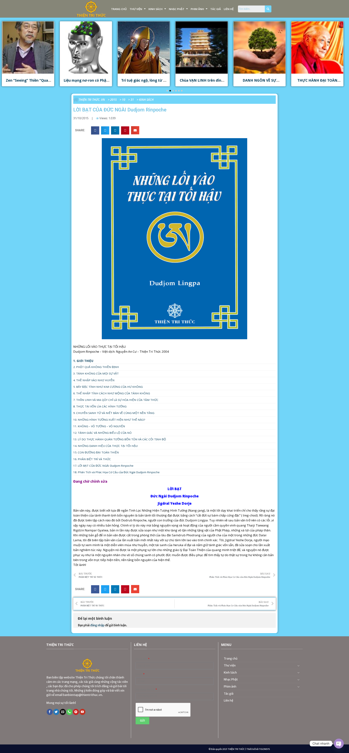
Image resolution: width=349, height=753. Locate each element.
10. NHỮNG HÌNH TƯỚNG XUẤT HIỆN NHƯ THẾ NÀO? (109, 419)
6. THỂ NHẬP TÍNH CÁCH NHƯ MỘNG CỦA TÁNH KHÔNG (111, 393)
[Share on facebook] (95, 130)
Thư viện (136, 9)
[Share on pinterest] (125, 130)
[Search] (268, 8)
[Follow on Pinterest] (76, 712)
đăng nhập (97, 625)
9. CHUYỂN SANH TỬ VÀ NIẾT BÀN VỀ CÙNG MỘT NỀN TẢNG (113, 413)
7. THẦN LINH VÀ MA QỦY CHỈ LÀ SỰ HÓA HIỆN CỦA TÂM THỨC (115, 400)
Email (139, 674)
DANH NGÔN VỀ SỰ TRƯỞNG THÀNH (201, 82)
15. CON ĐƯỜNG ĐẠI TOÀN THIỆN (96, 452)
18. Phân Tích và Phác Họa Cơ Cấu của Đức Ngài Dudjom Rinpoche (116, 472)
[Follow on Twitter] (56, 712)
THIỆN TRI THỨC (236, 749)
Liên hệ (229, 9)
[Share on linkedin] (115, 130)
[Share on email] (135, 130)
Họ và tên (142, 659)
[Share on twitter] (105, 130)
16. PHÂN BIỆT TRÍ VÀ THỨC (92, 459)
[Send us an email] (63, 712)
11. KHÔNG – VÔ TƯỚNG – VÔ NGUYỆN (99, 426)
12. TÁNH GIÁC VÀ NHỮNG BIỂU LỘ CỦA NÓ (102, 432)
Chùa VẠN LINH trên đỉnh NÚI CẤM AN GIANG (144, 82)
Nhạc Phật (176, 9)
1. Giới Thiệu (83, 361)
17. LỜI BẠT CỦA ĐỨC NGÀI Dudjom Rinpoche (103, 465)
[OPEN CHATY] (339, 743)
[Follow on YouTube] (82, 712)
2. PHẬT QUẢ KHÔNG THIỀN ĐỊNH (96, 367)
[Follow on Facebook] (50, 712)
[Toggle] (298, 665)
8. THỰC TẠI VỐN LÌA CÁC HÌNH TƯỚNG (100, 406)
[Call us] (69, 712)
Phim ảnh (197, 9)
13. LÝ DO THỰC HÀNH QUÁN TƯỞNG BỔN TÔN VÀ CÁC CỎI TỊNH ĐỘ (119, 439)
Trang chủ (119, 9)
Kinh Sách (156, 9)
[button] (167, 90)
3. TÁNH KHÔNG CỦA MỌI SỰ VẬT (96, 373)
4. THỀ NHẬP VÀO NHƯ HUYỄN (94, 380)
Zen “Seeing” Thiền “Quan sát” (317, 82)
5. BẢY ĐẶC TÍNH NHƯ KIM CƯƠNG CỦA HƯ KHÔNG (108, 386)
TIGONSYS (264, 749)
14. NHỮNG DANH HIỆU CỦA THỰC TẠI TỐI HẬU (105, 446)
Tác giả (215, 9)
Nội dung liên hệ (145, 689)
